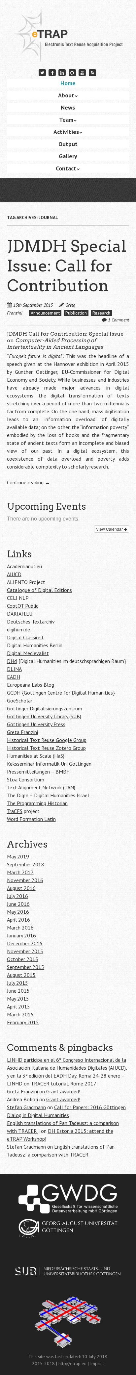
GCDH (13, 692)
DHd (12, 661)
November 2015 (25, 951)
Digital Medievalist (28, 653)
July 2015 (17, 983)
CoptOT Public (22, 605)
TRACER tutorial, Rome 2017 (63, 1083)
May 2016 (18, 911)
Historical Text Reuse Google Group (46, 740)
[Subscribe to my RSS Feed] (92, 72)
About (66, 95)
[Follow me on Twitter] (42, 72)
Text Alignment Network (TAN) (41, 787)
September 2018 (25, 864)
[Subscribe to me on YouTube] (82, 72)
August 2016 (21, 888)
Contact (66, 168)
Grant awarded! (63, 1091)
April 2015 (18, 1006)
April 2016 (18, 919)
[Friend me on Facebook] (52, 72)
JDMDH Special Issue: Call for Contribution (66, 266)
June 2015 (18, 990)
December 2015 (25, 943)
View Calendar (110, 529)
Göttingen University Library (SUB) (44, 716)
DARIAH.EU (19, 613)
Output (68, 144)
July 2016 (17, 896)
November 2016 (25, 880)
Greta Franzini (22, 732)
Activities (66, 132)
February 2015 (23, 1022)
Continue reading (28, 482)
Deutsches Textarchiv (31, 621)
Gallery (68, 156)
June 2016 (18, 904)
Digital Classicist (25, 637)
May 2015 (18, 998)
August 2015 (21, 975)
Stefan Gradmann (26, 1107)
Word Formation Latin (31, 819)
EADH (13, 677)
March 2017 (20, 872)
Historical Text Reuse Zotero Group (46, 748)
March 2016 (20, 927)
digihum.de (18, 629)
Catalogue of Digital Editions (39, 590)
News (68, 107)
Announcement (45, 313)
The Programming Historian (37, 803)
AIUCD (14, 574)
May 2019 (18, 856)
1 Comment (118, 320)
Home (68, 83)
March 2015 (20, 1014)
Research (101, 313)
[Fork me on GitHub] (72, 72)
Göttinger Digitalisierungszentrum (44, 708)
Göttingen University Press (36, 724)
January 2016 (21, 935)
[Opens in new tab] (68, 1198)
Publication (76, 313)
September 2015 (25, 967)
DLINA (14, 669)
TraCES (14, 811)
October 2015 (22, 959)
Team (66, 119)
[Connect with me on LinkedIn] (62, 72)
